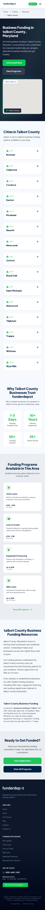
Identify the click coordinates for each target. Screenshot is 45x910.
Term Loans (7, 845)
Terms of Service (28, 904)
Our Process (7, 817)
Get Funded (32, 4)
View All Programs (22, 609)
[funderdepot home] (10, 4)
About (5, 813)
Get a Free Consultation (14, 885)
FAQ (4, 821)
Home (5, 12)
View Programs (13, 71)
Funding (15, 12)
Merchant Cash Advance (11, 860)
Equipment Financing (10, 856)
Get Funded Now (14, 63)
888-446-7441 (13, 872)
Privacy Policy (15, 904)
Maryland (25, 12)
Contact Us (6, 829)
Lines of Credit (8, 849)
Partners (6, 825)
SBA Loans (6, 853)
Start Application (22, 761)
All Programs (7, 841)
